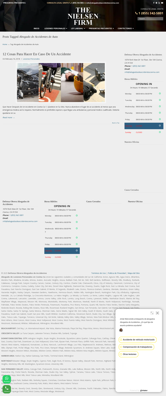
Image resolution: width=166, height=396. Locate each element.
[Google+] (156, 3)
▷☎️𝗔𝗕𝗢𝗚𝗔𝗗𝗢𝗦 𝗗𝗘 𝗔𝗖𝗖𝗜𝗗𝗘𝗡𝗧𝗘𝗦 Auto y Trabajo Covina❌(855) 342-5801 (83, 16)
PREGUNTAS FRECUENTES (14, 3)
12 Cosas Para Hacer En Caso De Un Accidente (37, 54)
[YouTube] (162, 3)
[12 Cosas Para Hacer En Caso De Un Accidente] (61, 82)
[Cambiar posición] (152, 313)
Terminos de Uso (98, 273)
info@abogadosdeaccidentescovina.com (103, 3)
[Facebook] (154, 3)
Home (5, 44)
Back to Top (115, 123)
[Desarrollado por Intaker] (144, 390)
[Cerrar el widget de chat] (157, 313)
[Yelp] (159, 3)
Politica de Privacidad (117, 273)
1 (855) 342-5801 (77, 3)
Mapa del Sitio (134, 273)
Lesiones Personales (31, 59)
